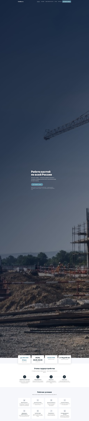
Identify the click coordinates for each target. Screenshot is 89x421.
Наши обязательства (49, 1)
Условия (42, 1)
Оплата (38, 1)
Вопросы (60, 1)
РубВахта (20, 1)
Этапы (56, 1)
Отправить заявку (37, 184)
